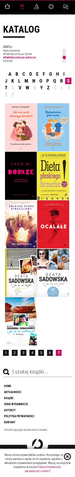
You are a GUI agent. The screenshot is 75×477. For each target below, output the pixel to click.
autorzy (10, 410)
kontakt (9, 422)
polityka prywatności (19, 416)
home (7, 386)
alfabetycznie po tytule (17, 54)
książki (8, 398)
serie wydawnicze (16, 404)
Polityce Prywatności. (49, 467)
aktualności (12, 392)
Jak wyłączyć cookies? (37, 471)
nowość (8, 60)
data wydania (11, 50)
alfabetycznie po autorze (19, 57)
